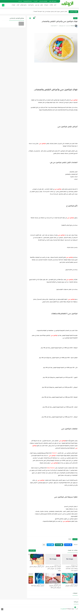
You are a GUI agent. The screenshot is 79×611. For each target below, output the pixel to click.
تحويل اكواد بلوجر (52, 1)
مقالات (51, 5)
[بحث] (3, 5)
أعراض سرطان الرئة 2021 (37, 586)
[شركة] (21, 24)
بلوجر (41, 5)
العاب (17, 5)
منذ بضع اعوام (73, 565)
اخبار (55, 5)
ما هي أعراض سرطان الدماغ (37, 566)
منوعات (13, 5)
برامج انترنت (31, 5)
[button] (68, 544)
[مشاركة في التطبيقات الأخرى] (44, 544)
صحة (75, 18)
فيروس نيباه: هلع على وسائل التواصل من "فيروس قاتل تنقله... (53, 568)
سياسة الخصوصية (28, 1)
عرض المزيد (32, 550)
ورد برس (37, 5)
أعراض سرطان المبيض (71, 586)
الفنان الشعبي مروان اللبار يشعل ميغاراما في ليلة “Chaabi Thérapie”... (49, 11)
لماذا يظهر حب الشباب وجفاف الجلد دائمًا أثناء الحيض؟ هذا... (71, 568)
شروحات (46, 5)
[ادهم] (2, 609)
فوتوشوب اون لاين (43, 1)
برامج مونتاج (23, 5)
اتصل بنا (35, 1)
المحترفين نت (63, 608)
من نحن (20, 1)
